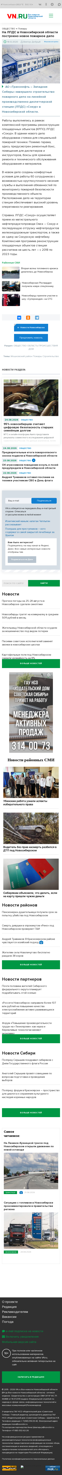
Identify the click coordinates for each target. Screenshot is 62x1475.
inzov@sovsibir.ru (19, 1424)
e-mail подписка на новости (24, 1331)
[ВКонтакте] (19, 318)
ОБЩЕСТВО (27, 420)
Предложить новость (31, 337)
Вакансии (9, 1317)
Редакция (9, 1307)
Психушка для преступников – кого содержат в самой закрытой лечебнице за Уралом (29, 532)
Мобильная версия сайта (19, 1342)
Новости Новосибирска (32, 327)
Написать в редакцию (31, 1377)
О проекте (10, 1302)
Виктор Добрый (32, 41)
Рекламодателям (15, 1312)
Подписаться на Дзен (22, 559)
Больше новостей (31, 663)
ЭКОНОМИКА (10, 1252)
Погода (8, 1322)
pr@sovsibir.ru (47, 1427)
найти (44, 583)
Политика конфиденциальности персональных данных (28, 1459)
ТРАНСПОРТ (10, 1192)
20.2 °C (19, 4)
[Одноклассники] (28, 318)
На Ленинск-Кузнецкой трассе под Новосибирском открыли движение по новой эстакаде (29, 1146)
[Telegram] (37, 318)
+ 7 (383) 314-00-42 (29, 1421)
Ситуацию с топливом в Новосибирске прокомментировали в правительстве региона (28, 1206)
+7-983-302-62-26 (20, 1430)
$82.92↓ (29, 4)
